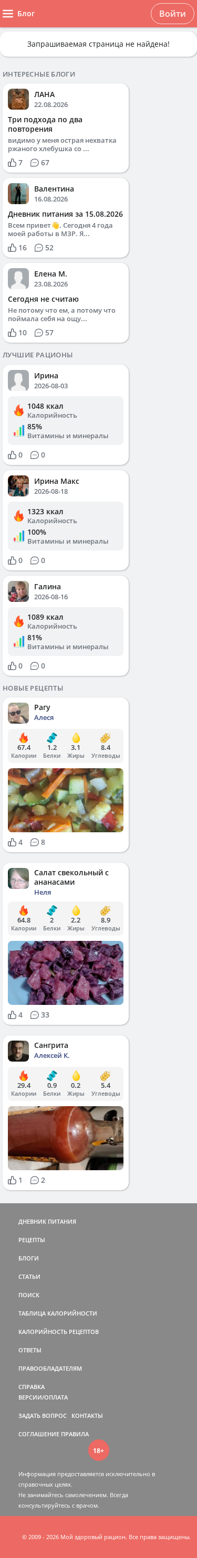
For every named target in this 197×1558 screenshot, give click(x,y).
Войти (172, 13)
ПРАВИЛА (75, 1434)
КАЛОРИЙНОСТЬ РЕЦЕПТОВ (58, 1332)
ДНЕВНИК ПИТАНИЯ (47, 1221)
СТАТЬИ (29, 1276)
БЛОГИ (28, 1258)
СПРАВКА (31, 1387)
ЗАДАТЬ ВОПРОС (42, 1415)
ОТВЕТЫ (30, 1350)
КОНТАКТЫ (87, 1415)
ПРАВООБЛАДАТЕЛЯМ (50, 1368)
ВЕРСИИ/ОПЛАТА (43, 1397)
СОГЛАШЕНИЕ (38, 1434)
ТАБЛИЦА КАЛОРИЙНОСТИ (57, 1313)
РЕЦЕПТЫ (31, 1240)
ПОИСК (28, 1295)
